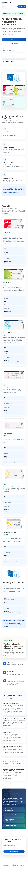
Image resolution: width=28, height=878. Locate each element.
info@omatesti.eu (14, 851)
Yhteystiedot (18, 870)
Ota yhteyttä (22, 6)
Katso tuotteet (14, 39)
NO (13, 6)
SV (8, 6)
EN (5, 6)
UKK (13, 870)
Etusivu (3, 870)
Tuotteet (8, 870)
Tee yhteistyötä (14, 43)
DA (11, 6)
